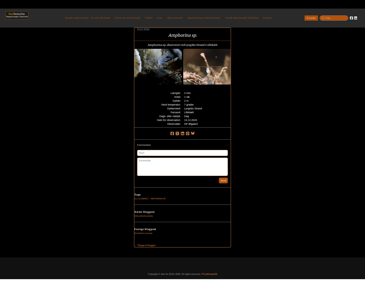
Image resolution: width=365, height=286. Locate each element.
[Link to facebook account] (351, 18)
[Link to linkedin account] (355, 18)
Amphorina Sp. (158, 198)
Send (223, 180)
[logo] (15, 18)
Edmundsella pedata (143, 216)
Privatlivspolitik (209, 274)
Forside (311, 18)
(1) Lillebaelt (141, 198)
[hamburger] (31, 14)
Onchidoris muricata (143, 233)
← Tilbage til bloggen (145, 245)
